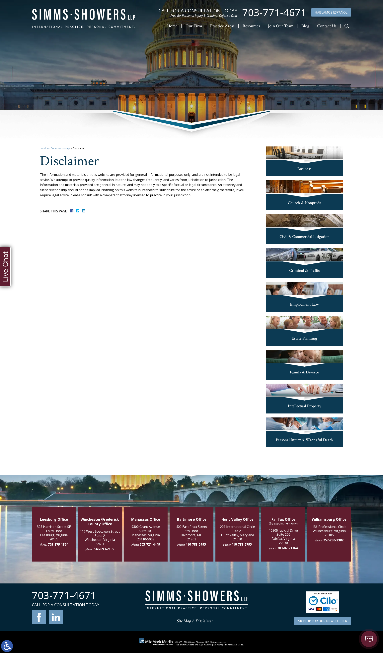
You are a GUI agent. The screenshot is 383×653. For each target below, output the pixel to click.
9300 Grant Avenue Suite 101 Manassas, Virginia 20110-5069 (145, 532)
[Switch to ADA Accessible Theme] (7, 646)
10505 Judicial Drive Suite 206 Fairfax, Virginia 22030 (283, 536)
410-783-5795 (196, 544)
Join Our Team (280, 26)
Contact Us (327, 26)
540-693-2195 (104, 549)
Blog (305, 26)
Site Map (184, 621)
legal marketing (206, 645)
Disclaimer (204, 621)
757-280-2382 (333, 540)
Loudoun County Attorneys (55, 148)
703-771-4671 (274, 12)
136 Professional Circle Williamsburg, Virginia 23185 (329, 530)
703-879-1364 (58, 544)
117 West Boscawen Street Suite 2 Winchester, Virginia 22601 (100, 537)
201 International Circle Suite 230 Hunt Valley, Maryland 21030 (237, 532)
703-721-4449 (150, 544)
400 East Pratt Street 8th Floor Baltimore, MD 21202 (191, 532)
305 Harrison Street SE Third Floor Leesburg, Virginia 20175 (54, 532)
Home (172, 26)
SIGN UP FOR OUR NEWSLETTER (322, 621)
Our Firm (194, 26)
